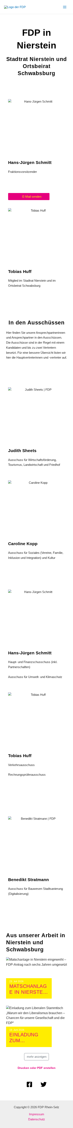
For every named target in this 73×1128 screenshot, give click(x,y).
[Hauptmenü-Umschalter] (64, 7)
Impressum (36, 1114)
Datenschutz (36, 1119)
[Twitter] (44, 1084)
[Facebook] (29, 1084)
